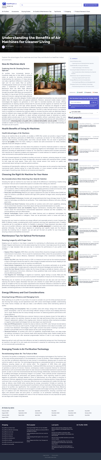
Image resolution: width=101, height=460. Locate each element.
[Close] (79, 226)
